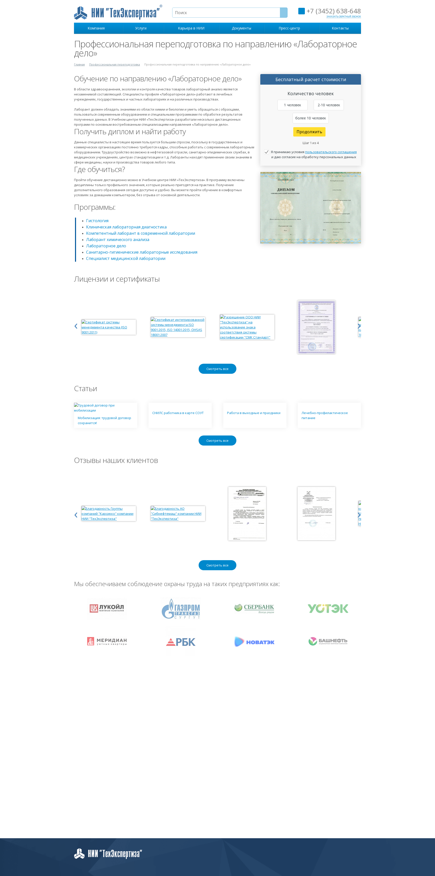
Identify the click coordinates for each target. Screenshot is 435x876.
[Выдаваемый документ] (310, 208)
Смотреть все (217, 368)
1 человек (292, 105)
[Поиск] (283, 13)
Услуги (142, 28)
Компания (97, 28)
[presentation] (76, 324)
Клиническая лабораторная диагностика (126, 227)
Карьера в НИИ (191, 28)
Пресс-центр (290, 28)
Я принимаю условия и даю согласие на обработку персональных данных (314, 154)
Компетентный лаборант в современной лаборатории (140, 233)
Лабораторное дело (106, 246)
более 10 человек (310, 118)
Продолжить (309, 131)
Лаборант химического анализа (117, 239)
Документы (241, 28)
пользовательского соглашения (331, 152)
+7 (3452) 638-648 (333, 10)
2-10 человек (329, 105)
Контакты (340, 28)
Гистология (97, 220)
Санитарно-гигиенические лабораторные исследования (141, 252)
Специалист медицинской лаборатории (125, 258)
